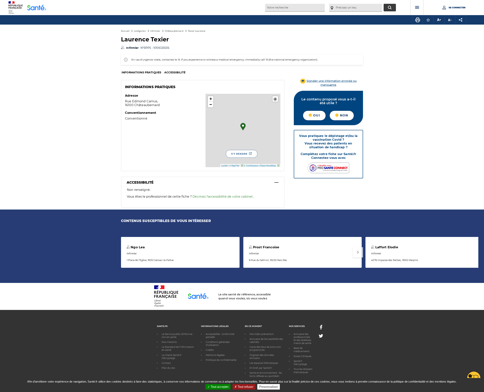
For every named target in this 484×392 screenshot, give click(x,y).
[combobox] (295, 8)
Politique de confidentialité (221, 360)
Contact (166, 363)
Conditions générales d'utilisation (218, 343)
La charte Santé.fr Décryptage (172, 356)
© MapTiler (234, 165)
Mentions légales (215, 355)
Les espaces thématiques (264, 363)
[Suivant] (358, 252)
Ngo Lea (137, 247)
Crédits (210, 350)
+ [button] (210, 98)
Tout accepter (219, 386)
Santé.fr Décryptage (300, 363)
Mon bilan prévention (262, 334)
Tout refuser (245, 386)
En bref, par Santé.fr (261, 367)
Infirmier (155, 30)
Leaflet (224, 165)
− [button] (210, 104)
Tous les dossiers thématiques (303, 370)
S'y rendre (239, 153)
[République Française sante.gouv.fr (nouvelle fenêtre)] (166, 306)
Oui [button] (316, 115)
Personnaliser (268, 386)
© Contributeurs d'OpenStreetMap (260, 165)
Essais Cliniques (302, 356)
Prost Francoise (265, 247)
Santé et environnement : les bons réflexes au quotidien (266, 374)
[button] (275, 99)
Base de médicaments (301, 349)
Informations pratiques (141, 72)
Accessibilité (174, 72)
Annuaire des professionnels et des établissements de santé (303, 339)
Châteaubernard (174, 30)
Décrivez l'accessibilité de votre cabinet (222, 196)
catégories (140, 30)
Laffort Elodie (386, 247)
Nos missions (169, 342)
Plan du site (168, 367)
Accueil (125, 30)
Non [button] (343, 115)
